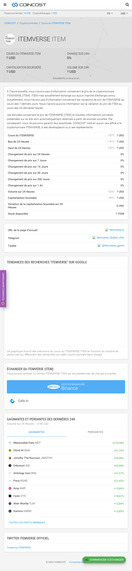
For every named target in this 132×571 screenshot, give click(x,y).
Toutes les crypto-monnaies (27, 522)
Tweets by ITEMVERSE (19, 547)
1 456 (54, 13)
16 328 (27, 13)
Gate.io (23, 401)
